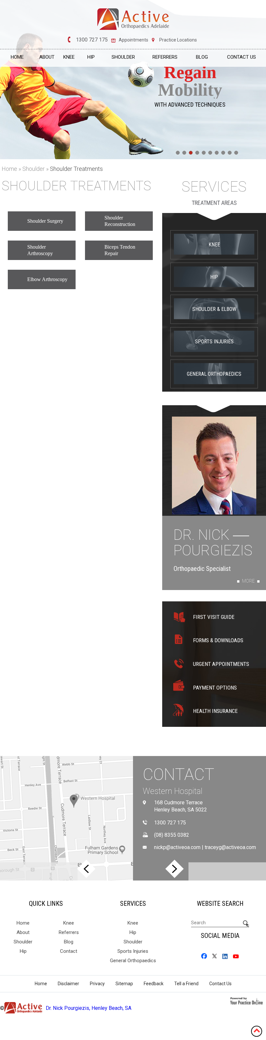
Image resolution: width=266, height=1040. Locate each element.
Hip (91, 57)
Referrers (164, 57)
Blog (202, 57)
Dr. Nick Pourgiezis (213, 543)
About (46, 57)
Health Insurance (215, 711)
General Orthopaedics (214, 374)
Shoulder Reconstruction (119, 221)
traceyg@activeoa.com (230, 847)
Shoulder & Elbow (214, 309)
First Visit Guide (214, 617)
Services (214, 187)
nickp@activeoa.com (177, 847)
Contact (178, 774)
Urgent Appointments (221, 664)
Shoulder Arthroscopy (40, 250)
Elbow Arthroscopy (47, 279)
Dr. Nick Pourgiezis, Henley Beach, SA (88, 1008)
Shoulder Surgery (45, 221)
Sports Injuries (214, 341)
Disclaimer (68, 983)
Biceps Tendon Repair (119, 250)
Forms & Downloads (218, 640)
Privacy (97, 983)
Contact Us (241, 57)
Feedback (153, 983)
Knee (69, 57)
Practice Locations (178, 40)
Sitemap (124, 983)
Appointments (133, 40)
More (248, 581)
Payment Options (215, 687)
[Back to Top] (256, 1030)
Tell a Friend (186, 983)
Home (17, 57)
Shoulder (123, 57)
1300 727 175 (92, 40)
